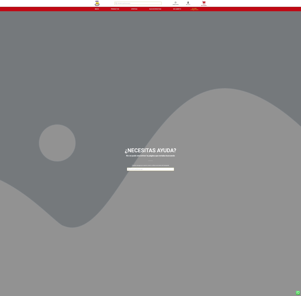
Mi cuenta (188, 4)
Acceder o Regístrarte (194, 9)
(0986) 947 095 (175, 4)
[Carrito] (204, 3)
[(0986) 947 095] (176, 2)
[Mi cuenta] (188, 2)
